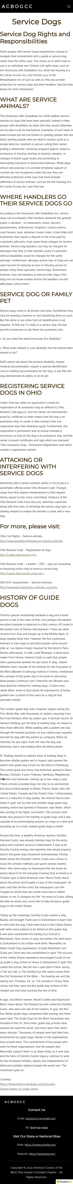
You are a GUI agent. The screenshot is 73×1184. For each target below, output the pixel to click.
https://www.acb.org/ (42, 1153)
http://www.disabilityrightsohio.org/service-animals (31, 541)
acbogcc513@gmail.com (41, 1118)
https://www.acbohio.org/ (40, 1144)
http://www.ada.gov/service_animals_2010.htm (28, 587)
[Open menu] (69, 6)
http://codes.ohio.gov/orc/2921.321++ (22, 573)
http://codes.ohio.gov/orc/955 (18, 554)
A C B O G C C (17, 6)
